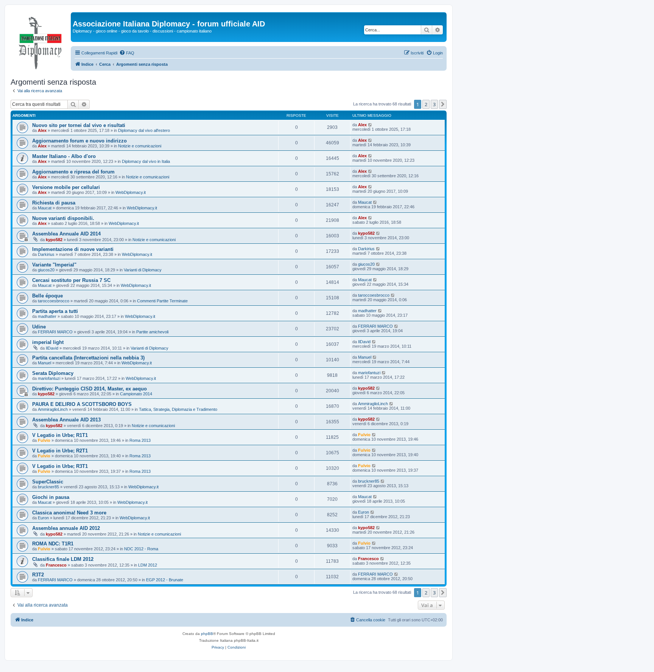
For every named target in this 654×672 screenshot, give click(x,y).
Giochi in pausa (50, 497)
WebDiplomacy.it (130, 192)
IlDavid (52, 348)
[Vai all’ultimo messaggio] (370, 124)
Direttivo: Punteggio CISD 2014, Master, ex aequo (89, 389)
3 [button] (434, 104)
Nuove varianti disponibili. (63, 218)
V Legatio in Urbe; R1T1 (60, 435)
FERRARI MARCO (55, 332)
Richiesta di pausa (53, 203)
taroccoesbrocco (53, 301)
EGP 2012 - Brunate (164, 580)
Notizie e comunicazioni (139, 146)
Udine (39, 327)
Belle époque (47, 296)
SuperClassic (47, 482)
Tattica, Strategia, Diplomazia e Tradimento (178, 409)
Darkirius (46, 254)
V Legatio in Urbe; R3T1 (60, 466)
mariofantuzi (49, 378)
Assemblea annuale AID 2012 (66, 528)
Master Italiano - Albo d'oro (64, 156)
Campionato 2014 (136, 394)
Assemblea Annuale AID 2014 (66, 234)
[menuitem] (126, 52)
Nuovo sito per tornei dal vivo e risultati (78, 125)
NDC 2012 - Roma (141, 549)
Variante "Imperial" (54, 265)
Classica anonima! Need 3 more (69, 513)
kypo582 (54, 239)
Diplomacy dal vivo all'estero (144, 130)
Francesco (56, 565)
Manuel (44, 363)
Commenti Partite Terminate (162, 301)
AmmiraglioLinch (53, 409)
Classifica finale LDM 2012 (62, 559)
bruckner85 (48, 487)
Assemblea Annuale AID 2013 (66, 420)
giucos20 (46, 270)
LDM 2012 (147, 565)
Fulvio (44, 440)
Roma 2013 (140, 440)
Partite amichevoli (152, 332)
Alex (42, 130)
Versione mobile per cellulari (66, 187)
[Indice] (41, 41)
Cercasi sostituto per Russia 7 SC (71, 280)
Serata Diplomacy (52, 373)
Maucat (44, 208)
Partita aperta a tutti (55, 311)
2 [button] (426, 104)
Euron (43, 518)
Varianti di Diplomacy (143, 270)
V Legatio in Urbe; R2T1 (60, 451)
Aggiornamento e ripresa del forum (73, 172)
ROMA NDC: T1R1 (52, 544)
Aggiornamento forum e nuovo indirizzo (79, 141)
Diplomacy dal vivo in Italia (146, 161)
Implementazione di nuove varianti (73, 249)
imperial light (48, 342)
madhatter (47, 316)
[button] (443, 104)
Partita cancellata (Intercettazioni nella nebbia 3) (88, 358)
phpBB (207, 634)
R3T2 (38, 575)
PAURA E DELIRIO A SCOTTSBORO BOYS (82, 404)
